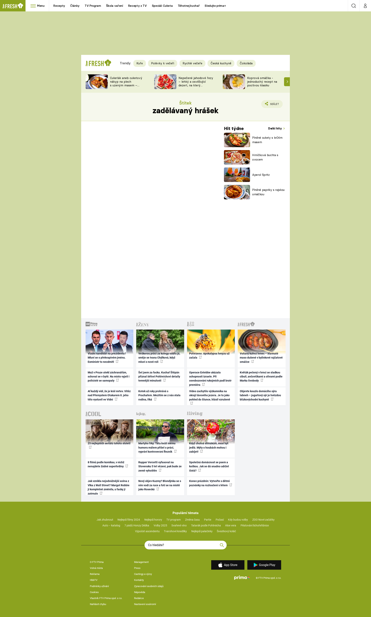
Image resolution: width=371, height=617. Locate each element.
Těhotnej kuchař (189, 6)
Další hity (275, 128)
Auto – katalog (111, 525)
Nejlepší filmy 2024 (128, 519)
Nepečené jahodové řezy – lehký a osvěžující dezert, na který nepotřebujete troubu (196, 83)
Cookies (94, 592)
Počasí (220, 519)
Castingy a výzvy (143, 574)
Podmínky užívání (99, 586)
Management (141, 562)
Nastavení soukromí (145, 604)
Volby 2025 (160, 525)
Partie (207, 519)
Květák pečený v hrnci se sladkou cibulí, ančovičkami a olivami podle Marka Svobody (261, 376)
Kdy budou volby (238, 519)
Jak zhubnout (105, 519)
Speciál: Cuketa (162, 6)
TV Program (93, 6)
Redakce (139, 598)
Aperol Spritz (261, 175)
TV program (173, 519)
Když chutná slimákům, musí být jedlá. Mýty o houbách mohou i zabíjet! (208, 447)
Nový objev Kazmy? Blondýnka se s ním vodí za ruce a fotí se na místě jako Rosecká (159, 485)
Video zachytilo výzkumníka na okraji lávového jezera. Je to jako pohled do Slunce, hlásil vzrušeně (209, 395)
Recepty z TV (137, 6)
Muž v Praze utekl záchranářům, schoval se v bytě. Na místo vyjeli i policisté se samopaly (108, 376)
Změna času (192, 519)
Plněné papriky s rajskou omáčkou (268, 192)
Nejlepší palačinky (202, 531)
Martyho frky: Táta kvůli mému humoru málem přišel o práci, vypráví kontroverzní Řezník (156, 447)
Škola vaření (114, 6)
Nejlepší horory (153, 519)
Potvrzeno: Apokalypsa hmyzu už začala (209, 355)
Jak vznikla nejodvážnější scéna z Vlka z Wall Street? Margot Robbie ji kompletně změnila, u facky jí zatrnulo (108, 487)
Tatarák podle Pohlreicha (206, 525)
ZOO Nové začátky (263, 519)
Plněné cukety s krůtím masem (267, 140)
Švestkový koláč (226, 531)
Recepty (59, 6)
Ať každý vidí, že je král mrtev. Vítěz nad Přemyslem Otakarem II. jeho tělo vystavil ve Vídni (109, 395)
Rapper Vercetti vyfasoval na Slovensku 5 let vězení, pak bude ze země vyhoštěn (160, 466)
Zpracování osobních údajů (148, 586)
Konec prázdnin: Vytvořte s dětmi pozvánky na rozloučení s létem (209, 483)
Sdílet (274, 105)
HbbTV (93, 580)
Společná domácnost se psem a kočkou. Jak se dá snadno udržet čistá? (209, 466)
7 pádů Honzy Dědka (136, 525)
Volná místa (96, 568)
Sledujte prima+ (215, 6)
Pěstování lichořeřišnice (255, 525)
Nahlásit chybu (98, 604)
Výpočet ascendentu (147, 531)
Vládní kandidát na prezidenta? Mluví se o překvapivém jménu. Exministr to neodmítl (107, 357)
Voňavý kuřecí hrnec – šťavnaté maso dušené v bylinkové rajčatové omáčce (261, 357)
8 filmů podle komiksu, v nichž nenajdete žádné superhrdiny (106, 464)
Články (75, 6)
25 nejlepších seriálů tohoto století (109, 443)
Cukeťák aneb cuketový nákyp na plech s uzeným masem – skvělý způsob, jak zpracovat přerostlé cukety (126, 87)
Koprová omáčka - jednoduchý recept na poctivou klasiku (262, 81)
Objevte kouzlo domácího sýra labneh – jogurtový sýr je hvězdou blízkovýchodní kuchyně (260, 395)
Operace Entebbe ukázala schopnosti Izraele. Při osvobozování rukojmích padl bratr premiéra (210, 378)
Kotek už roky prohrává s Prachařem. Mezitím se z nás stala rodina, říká (159, 395)
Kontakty (139, 580)
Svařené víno (179, 525)
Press (137, 568)
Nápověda (139, 592)
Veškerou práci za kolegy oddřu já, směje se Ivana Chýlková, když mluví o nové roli (159, 357)
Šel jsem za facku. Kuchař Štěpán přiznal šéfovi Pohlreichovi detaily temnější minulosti (159, 376)
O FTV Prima (97, 562)
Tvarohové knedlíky (175, 531)
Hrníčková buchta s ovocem (265, 157)
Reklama (95, 574)
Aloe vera (230, 525)
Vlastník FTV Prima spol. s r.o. (106, 598)
